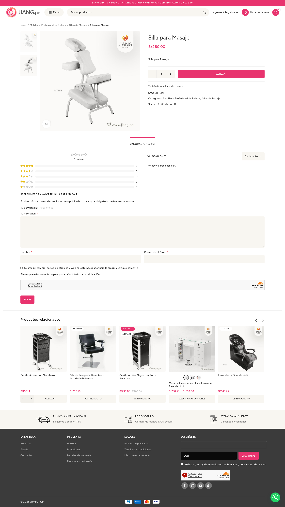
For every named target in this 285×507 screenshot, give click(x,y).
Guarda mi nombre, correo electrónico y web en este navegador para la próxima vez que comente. (81, 268)
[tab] (142, 142)
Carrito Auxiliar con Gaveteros (37, 375)
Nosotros (25, 443)
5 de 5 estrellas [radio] (52, 208)
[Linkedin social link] (171, 104)
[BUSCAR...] (204, 12)
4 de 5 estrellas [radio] (49, 208)
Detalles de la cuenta (79, 455)
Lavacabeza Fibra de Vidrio (233, 375)
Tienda (24, 449)
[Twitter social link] (162, 104)
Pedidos (71, 443)
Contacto (26, 455)
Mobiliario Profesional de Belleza (48, 25)
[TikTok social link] (208, 485)
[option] (28, 41)
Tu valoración (29, 213)
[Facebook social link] (158, 104)
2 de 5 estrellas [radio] (44, 208)
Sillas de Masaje (78, 25)
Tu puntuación (28, 208)
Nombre (26, 252)
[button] (43, 399)
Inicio (23, 25)
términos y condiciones (240, 464)
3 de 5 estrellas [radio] (47, 208)
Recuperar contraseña (79, 461)
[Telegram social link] (175, 104)
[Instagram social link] (192, 485)
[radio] (186, 377)
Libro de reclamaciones (137, 455)
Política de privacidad (136, 443)
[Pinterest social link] (166, 104)
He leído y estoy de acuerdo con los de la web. (225, 464)
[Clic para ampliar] (46, 124)
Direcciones (73, 449)
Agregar (221, 74)
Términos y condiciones (137, 449)
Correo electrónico (156, 252)
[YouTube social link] (200, 485)
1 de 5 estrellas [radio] (41, 208)
